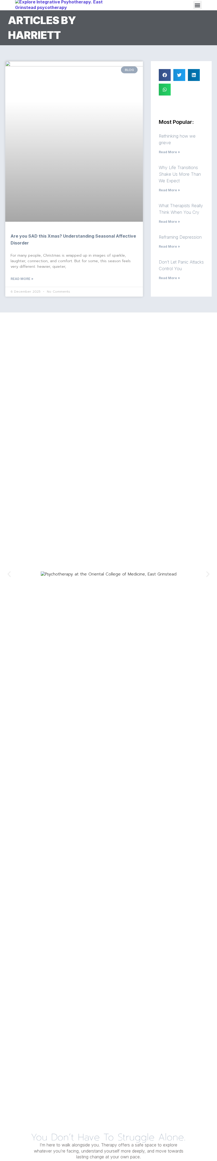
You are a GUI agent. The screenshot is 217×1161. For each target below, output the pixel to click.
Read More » (22, 279)
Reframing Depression (180, 237)
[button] (197, 5)
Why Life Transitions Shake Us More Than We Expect (180, 174)
